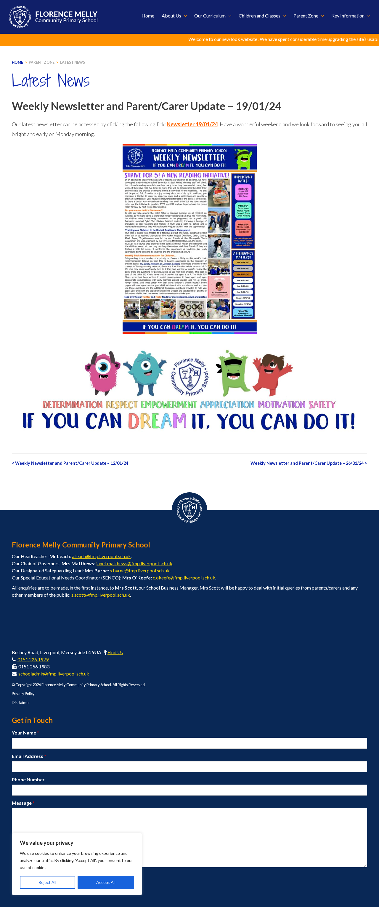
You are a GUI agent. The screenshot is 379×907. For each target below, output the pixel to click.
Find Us (115, 652)
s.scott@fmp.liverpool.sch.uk (100, 595)
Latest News (72, 62)
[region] (77, 864)
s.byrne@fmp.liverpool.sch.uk (140, 570)
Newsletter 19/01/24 (192, 124)
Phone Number (28, 779)
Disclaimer (21, 702)
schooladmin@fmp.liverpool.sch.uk (53, 673)
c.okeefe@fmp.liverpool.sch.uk (184, 577)
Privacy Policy (23, 693)
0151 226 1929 (33, 659)
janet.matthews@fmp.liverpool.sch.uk (134, 563)
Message (23, 803)
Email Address (29, 756)
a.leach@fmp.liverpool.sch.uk (101, 556)
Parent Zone (41, 62)
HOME (17, 62)
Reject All (47, 882)
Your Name (25, 732)
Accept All (105, 882)
